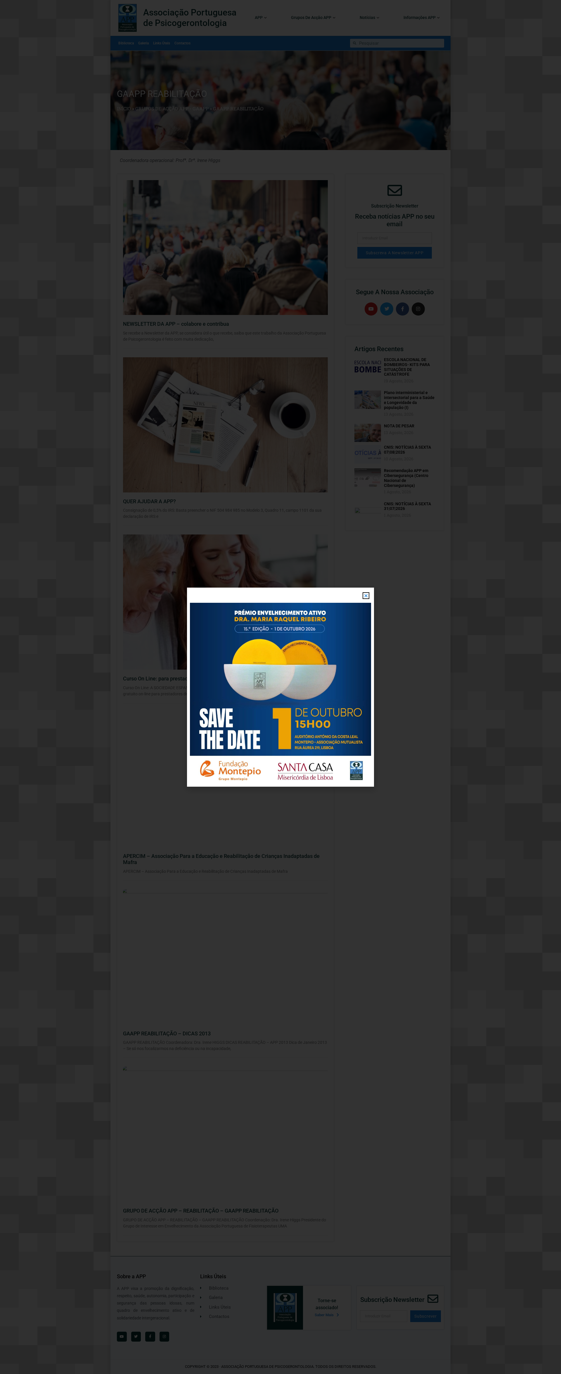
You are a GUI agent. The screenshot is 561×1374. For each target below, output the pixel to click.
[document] (280, 687)
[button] (366, 595)
